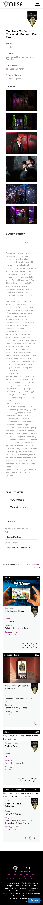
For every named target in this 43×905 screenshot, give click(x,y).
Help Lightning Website (15, 611)
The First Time (11, 746)
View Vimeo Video (19, 507)
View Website (17, 500)
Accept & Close (13, 902)
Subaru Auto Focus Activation (13, 805)
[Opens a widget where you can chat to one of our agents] (34, 901)
